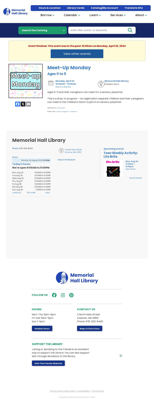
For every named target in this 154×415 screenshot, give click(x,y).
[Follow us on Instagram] (62, 295)
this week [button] (31, 192)
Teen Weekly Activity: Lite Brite (121, 155)
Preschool (60, 108)
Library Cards (75, 8)
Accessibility (83, 391)
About (139, 15)
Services (116, 15)
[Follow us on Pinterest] (70, 295)
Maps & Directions (90, 328)
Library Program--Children (66, 111)
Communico (98, 391)
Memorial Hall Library (117, 81)
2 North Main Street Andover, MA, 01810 (73, 150)
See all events (135, 178)
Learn (94, 15)
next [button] (47, 192)
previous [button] (17, 192)
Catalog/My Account (104, 8)
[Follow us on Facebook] (53, 295)
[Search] (130, 30)
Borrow (46, 15)
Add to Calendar (63, 87)
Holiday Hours (42, 328)
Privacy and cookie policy (63, 391)
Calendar (70, 15)
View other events (77, 54)
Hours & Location (50, 8)
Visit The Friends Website (48, 363)
